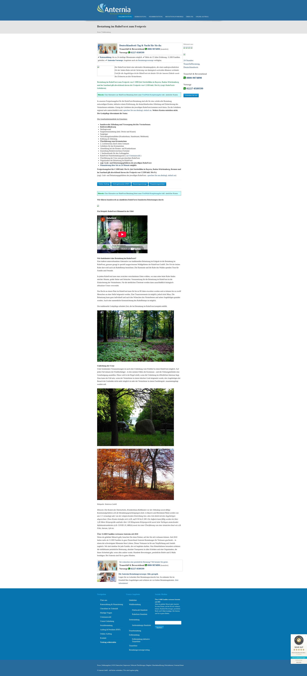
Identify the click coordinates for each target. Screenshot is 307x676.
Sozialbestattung (106, 625)
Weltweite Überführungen (138, 665)
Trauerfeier (133, 646)
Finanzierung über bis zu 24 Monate (115, 165)
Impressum (127, 665)
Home (99, 32)
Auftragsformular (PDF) (121, 184)
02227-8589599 (137, 52)
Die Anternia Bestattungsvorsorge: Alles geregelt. (138, 574)
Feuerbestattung (156, 17)
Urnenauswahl (105, 617)
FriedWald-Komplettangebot (152, 95)
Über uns (189, 17)
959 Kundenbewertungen (298, 657)
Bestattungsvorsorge (174, 17)
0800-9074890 (153, 49)
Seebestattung (140, 17)
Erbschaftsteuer (169, 665)
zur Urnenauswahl (133, 156)
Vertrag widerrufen (108, 642)
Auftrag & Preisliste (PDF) (110, 630)
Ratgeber (148, 665)
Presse (99, 665)
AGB (113, 665)
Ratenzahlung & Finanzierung (111, 604)
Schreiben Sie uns (191, 95)
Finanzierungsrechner (157, 184)
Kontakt (103, 638)
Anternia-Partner (179, 665)
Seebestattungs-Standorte (141, 625)
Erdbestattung (134, 635)
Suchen (159, 627)
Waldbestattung (125, 17)
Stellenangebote (106, 665)
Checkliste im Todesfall (109, 609)
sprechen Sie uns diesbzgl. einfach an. (137, 110)
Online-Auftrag (202, 17)
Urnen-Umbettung (107, 621)
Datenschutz (119, 665)
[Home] (113, 9)
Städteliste (133, 600)
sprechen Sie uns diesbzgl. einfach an (162, 175)
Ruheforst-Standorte (139, 614)
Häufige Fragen (106, 613)
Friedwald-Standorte (140, 610)
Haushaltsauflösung (158, 665)
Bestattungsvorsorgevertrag (139, 650)
